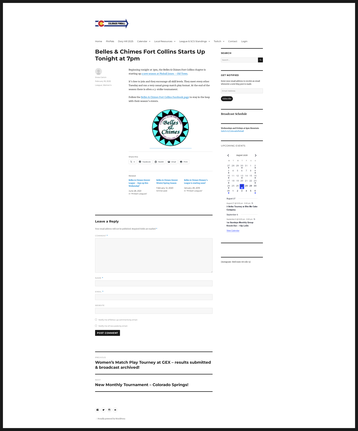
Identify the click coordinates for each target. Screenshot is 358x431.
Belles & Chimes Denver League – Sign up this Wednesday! (139, 183)
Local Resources (163, 41)
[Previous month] (228, 155)
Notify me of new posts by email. (113, 326)
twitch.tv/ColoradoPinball (232, 131)
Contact (232, 41)
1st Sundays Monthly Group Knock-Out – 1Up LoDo (240, 224)
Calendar (142, 41)
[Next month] (255, 155)
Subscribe (226, 99)
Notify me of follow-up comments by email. (118, 320)
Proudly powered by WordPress (111, 419)
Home (98, 41)
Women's (107, 85)
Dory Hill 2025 (125, 41)
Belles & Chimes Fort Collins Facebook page (165, 97)
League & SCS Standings (193, 41)
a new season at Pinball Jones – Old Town (165, 73)
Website (100, 305)
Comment (101, 236)
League (98, 85)
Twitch (217, 41)
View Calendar (233, 230)
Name (99, 278)
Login (244, 41)
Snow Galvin (100, 77)
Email (99, 292)
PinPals (110, 41)
